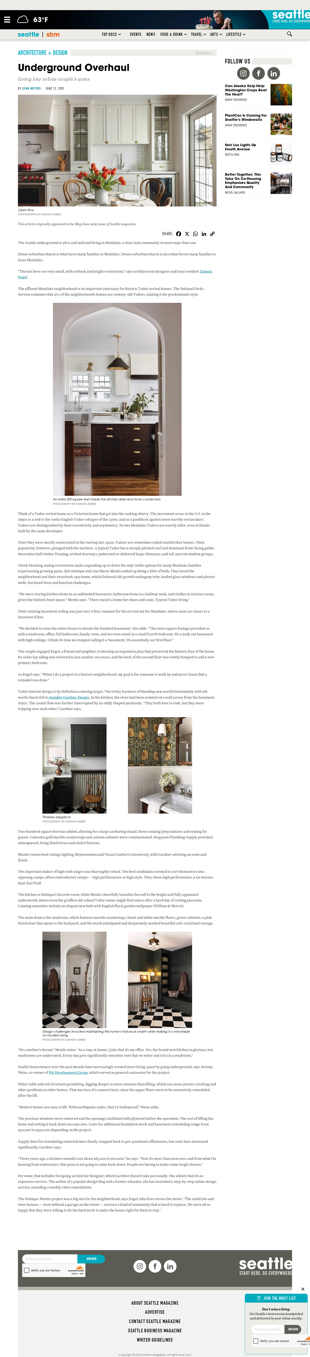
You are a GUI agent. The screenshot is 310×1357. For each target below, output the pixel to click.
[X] (187, 234)
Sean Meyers (31, 88)
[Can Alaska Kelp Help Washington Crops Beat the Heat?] (258, 96)
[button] (119, 34)
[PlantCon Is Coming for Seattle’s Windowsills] (258, 126)
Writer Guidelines (155, 1340)
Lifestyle (234, 34)
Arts (214, 34)
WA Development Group (68, 1072)
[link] (117, 53)
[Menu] (7, 20)
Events (135, 34)
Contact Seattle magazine (155, 1321)
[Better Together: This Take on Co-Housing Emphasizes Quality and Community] (258, 185)
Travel (196, 34)
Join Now (91, 1259)
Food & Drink (171, 34)
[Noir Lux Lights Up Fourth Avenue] (258, 155)
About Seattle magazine (155, 1303)
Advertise (155, 1312)
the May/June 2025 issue (88, 224)
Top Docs (109, 34)
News (151, 34)
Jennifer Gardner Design (68, 697)
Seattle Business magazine (155, 1331)
